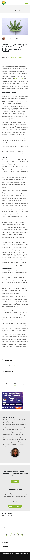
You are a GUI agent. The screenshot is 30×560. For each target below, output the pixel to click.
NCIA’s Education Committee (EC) (15, 57)
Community (9, 371)
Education (8, 365)
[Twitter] (15, 383)
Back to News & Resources (13, 8)
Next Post (15, 468)
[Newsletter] (6, 383)
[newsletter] (6, 534)
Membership (6, 546)
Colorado (15, 74)
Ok (15, 557)
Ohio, (12, 74)
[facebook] (10, 534)
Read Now (15, 481)
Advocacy (8, 360)
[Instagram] (23, 383)
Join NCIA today (15, 506)
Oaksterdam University (19, 78)
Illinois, (19, 74)
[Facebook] (10, 383)
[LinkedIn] (19, 383)
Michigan (25, 74)
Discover (5, 542)
